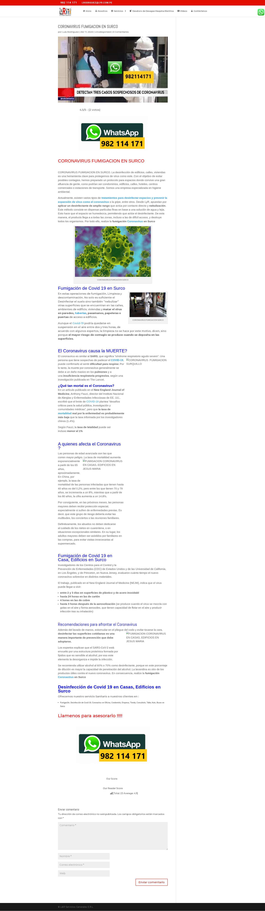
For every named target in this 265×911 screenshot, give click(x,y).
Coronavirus (135, 221)
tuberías (80, 313)
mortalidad (64, 413)
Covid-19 (78, 323)
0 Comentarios (121, 32)
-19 (117, 360)
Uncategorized (103, 32)
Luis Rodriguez (70, 32)
